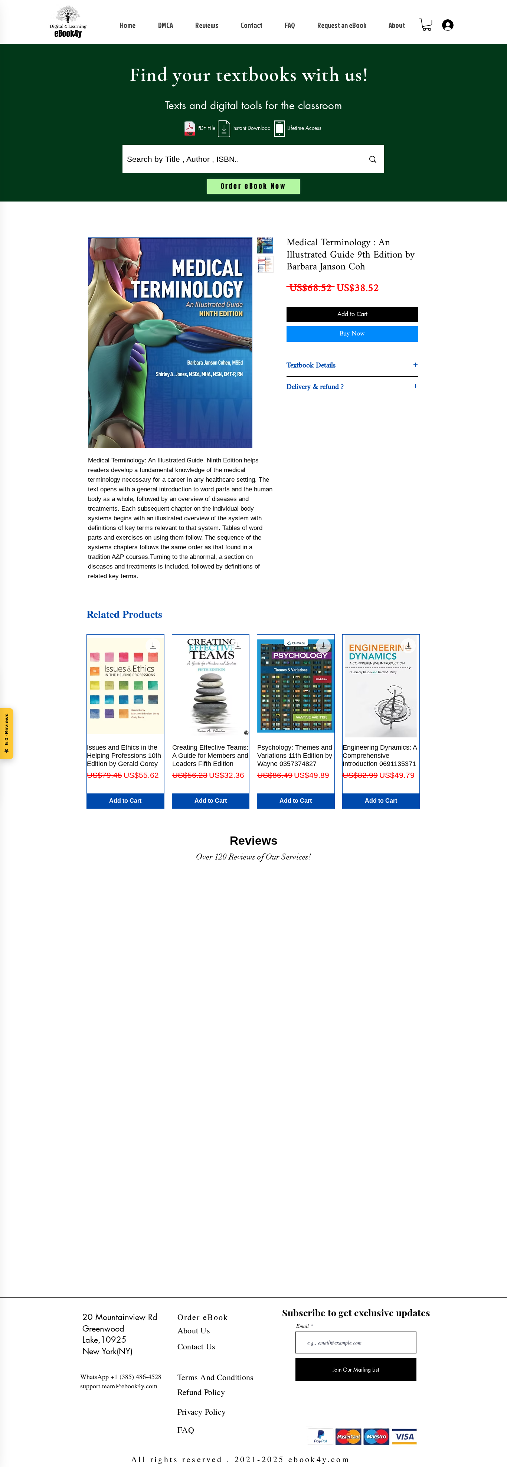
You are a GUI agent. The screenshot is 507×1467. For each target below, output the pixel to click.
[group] (253, 721)
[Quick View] (125, 686)
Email (302, 1326)
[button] (427, 24)
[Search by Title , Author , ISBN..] (372, 159)
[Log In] (447, 25)
